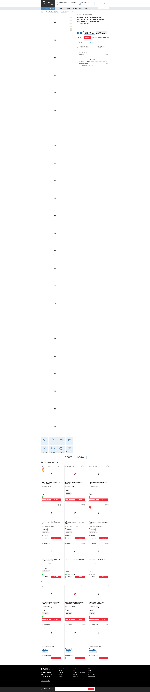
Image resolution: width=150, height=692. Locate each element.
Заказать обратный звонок (64, 4)
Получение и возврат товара (79, 672)
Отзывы (60, 670)
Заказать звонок (45, 680)
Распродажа (75, 676)
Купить (80, 37)
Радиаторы (90, 670)
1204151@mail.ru (85, 2)
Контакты (87, 8)
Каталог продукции (49, 8)
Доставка (75, 8)
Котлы (89, 668)
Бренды (68, 8)
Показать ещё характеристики (86, 65)
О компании (62, 8)
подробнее (105, 47)
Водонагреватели (91, 676)
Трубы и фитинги (91, 674)
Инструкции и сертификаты (80, 457)
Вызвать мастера (45, 682)
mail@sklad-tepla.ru (45, 677)
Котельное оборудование (93, 678)
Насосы (89, 672)
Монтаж (74, 670)
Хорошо (91, 688)
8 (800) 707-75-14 (63, 2)
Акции (60, 674)
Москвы (81, 48)
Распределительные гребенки (94, 680)
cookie (64, 688)
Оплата (81, 8)
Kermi (107, 54)
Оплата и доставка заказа (69, 457)
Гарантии (75, 674)
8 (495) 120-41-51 (72, 2)
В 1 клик (87, 37)
